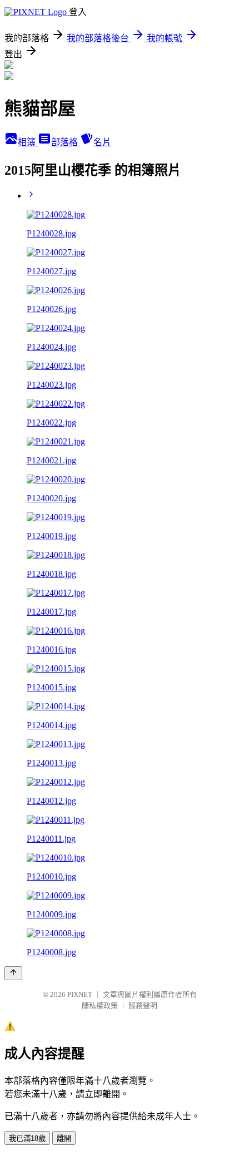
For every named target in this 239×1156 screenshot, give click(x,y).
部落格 (65, 142)
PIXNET (79, 994)
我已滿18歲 (27, 1138)
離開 (64, 1138)
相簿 (28, 142)
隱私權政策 (100, 1005)
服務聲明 (142, 1005)
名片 (102, 142)
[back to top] (13, 973)
